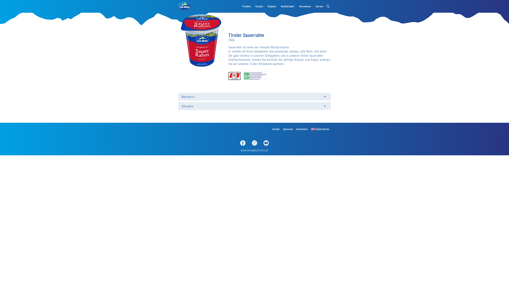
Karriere (319, 6)
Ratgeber (272, 6)
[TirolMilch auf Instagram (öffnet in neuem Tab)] (254, 143)
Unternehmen (305, 6)
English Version (322, 129)
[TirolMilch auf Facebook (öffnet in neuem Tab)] (242, 143)
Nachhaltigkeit (287, 6)
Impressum (288, 129)
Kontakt (276, 129)
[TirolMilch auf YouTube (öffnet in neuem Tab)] (266, 143)
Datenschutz (302, 129)
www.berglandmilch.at (254, 150)
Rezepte (259, 6)
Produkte (246, 6)
